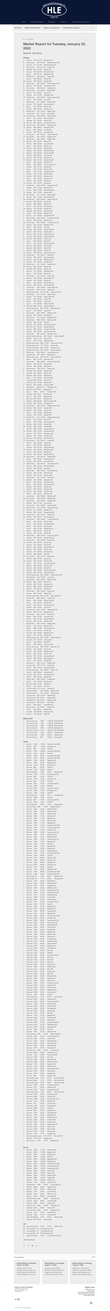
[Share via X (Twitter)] (28, 1245)
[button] (93, 28)
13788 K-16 (18, 1288)
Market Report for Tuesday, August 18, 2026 (26, 1264)
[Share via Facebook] (24, 1245)
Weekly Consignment (52, 28)
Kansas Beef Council (89, 1295)
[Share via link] (36, 1245)
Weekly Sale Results (32, 28)
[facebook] (15, 1299)
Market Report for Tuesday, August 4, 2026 (82, 1264)
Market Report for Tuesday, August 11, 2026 (54, 1264)
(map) (26, 1290)
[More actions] (86, 39)
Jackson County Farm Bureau (87, 1293)
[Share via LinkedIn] (32, 1245)
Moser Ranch (91, 1291)
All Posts (18, 28)
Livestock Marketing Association (86, 1292)
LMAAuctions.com (90, 1289)
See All (93, 1257)
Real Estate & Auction (71, 28)
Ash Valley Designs (25, 1307)
